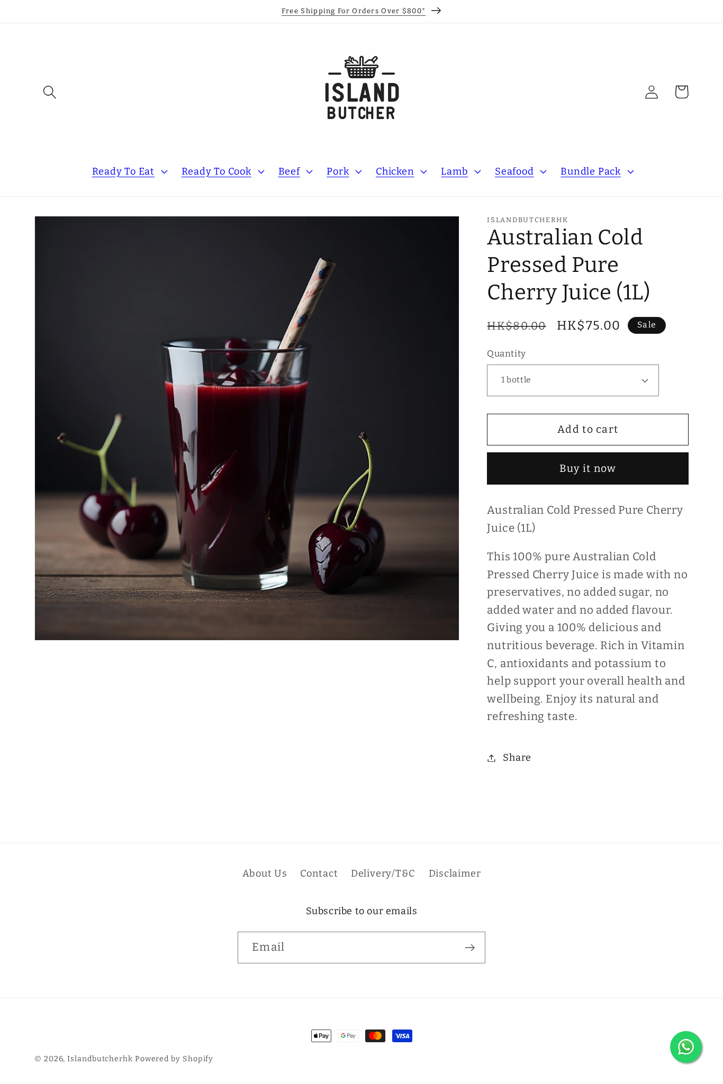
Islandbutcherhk (100, 1058)
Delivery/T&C (383, 873)
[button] (49, 92)
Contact (319, 873)
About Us (264, 873)
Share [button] (517, 757)
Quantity (506, 353)
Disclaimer (455, 873)
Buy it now (588, 468)
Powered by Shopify (174, 1058)
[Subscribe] (470, 948)
